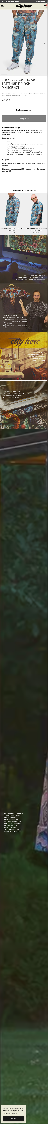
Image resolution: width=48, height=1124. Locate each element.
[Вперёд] (44, 42)
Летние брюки (34, 94)
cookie (22, 1108)
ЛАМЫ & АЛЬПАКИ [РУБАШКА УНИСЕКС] (12, 229)
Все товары (13, 94)
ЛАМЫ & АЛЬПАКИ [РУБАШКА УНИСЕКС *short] (36, 229)
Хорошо (13, 1118)
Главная (5, 94)
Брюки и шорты (23, 94)
